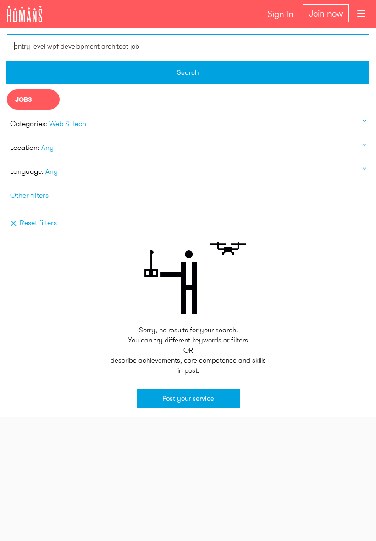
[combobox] (188, 45)
